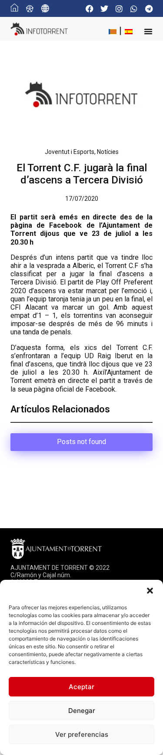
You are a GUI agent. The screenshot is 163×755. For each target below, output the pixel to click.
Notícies (108, 151)
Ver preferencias (81, 734)
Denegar (81, 710)
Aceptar (81, 687)
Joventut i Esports (69, 151)
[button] (150, 590)
